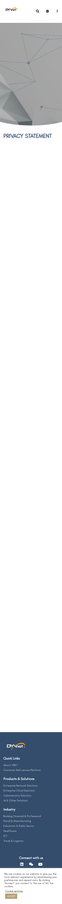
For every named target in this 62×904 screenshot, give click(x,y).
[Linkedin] (21, 864)
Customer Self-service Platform (22, 770)
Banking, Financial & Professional (22, 816)
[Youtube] (40, 864)
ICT (5, 835)
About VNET (10, 765)
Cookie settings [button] (14, 891)
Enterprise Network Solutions (20, 785)
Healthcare (10, 831)
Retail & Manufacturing (17, 821)
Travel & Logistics (13, 840)
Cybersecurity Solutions (17, 795)
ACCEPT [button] (11, 896)
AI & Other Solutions (15, 800)
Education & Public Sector (18, 826)
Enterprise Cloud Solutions (19, 790)
